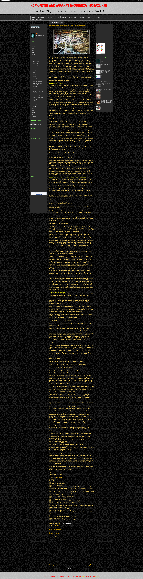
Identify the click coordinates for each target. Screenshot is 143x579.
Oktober (35, 65)
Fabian (38, 33)
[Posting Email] (64, 523)
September (35, 67)
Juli (34, 71)
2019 (33, 52)
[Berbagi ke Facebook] (69, 523)
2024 (33, 43)
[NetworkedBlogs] (38, 192)
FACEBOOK (89, 17)
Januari (34, 106)
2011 (33, 114)
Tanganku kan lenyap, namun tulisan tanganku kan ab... (38, 89)
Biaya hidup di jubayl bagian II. (102, 81)
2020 (33, 50)
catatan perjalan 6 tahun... (38, 97)
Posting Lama (89, 565)
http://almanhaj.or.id (59, 477)
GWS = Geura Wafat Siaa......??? (37, 100)
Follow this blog (38, 194)
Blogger (97, 576)
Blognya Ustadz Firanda (37, 19)
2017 (33, 56)
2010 (33, 116)
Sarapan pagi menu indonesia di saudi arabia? (37, 103)
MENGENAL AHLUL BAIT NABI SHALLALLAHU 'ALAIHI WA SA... (38, 93)
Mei (34, 74)
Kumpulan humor (72, 17)
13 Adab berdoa (36, 86)
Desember (35, 61)
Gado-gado (64, 17)
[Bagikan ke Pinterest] (70, 523)
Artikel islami (49, 17)
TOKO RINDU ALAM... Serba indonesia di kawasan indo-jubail (106, 96)
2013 (33, 110)
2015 (33, 60)
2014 (33, 109)
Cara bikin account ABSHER (106, 89)
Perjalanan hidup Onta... (106, 106)
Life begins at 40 (36, 95)
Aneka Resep (81, 17)
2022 (33, 47)
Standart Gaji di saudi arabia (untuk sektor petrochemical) (105, 71)
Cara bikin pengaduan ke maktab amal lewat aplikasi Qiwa (106, 77)
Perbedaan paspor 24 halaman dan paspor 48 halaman (106, 60)
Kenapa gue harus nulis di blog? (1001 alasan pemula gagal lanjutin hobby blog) (106, 85)
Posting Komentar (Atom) (74, 568)
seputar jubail (41, 17)
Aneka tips (57, 17)
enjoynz (83, 576)
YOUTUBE (97, 17)
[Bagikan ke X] (68, 523)
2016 (33, 58)
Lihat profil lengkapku (40, 35)
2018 (33, 54)
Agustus (34, 69)
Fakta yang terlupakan (37, 81)
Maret (34, 78)
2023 (33, 45)
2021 (33, 49)
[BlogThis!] (67, 523)
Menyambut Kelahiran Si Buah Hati (38, 84)
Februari (35, 80)
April (34, 76)
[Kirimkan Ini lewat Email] (66, 523)
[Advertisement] (104, 31)
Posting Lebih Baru (55, 565)
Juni (34, 72)
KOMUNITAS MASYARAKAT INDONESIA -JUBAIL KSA (68, 5)
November (35, 63)
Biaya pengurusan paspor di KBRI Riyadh (106, 65)
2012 (33, 112)
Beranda (33, 17)
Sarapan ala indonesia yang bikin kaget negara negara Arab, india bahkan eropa (106, 101)
